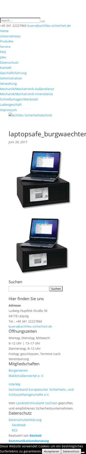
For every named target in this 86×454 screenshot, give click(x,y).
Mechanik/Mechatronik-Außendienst (27, 89)
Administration (11, 78)
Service (5, 46)
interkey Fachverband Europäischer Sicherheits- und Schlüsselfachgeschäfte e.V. (41, 389)
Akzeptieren (51, 451)
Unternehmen (10, 36)
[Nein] (83, 452)
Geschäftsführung (13, 73)
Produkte (6, 41)
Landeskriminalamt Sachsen (37, 403)
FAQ (3, 52)
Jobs (3, 57)
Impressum (8, 110)
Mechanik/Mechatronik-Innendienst (26, 94)
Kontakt (5, 68)
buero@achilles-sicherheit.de (30, 326)
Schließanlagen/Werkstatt (19, 99)
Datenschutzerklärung (25, 420)
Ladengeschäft (11, 104)
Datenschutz (9, 62)
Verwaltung (8, 83)
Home (4, 31)
